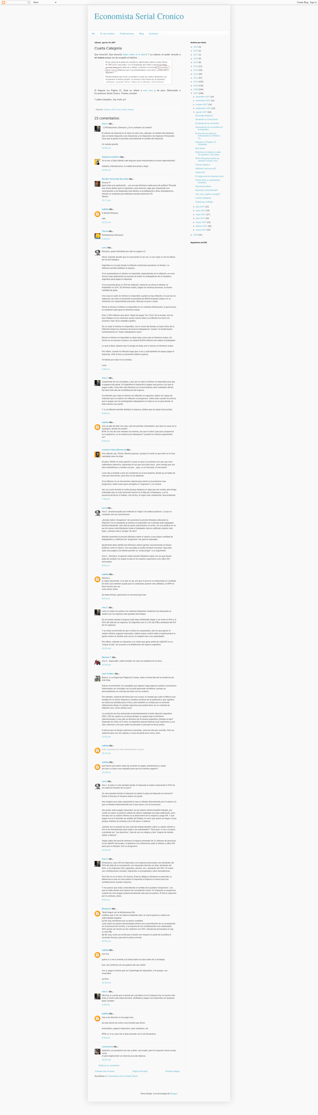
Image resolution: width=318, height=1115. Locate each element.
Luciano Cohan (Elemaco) (114, 450)
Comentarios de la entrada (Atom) (122, 1076)
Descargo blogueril (204, 115)
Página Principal (139, 1071)
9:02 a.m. (106, 900)
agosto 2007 (202, 112)
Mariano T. (106, 657)
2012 (196, 74)
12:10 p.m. (106, 983)
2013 (196, 70)
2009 (196, 86)
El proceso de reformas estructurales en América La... (207, 135)
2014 (196, 66)
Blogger (173, 1094)
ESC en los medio (119, 109)
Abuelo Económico (111, 157)
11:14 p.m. (106, 753)
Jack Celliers (108, 674)
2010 (196, 82)
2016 (196, 58)
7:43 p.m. (106, 499)
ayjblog (105, 209)
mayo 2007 (201, 214)
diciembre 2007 (203, 97)
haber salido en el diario (134, 54)
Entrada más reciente (104, 1071)
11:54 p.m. (106, 850)
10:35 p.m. (106, 665)
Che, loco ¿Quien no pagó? (207, 194)
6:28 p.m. (106, 413)
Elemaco (107, 109)
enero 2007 (201, 230)
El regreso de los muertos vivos (209, 176)
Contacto (153, 33)
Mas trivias (200, 148)
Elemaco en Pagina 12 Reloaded (205, 143)
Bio (93, 33)
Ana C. (105, 124)
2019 (196, 51)
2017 (196, 55)
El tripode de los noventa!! (207, 123)
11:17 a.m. (106, 200)
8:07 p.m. (106, 598)
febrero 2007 (202, 226)
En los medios (107, 33)
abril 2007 (200, 218)
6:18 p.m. (106, 1038)
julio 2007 (200, 207)
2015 (196, 62)
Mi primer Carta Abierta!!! (206, 190)
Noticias (130, 109)
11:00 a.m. (106, 148)
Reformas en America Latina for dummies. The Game (208, 153)
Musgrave (106, 909)
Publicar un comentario (109, 1065)
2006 (196, 235)
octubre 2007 (202, 104)
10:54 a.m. (106, 941)
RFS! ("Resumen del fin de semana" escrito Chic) (207, 159)
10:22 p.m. (106, 648)
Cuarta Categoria (203, 198)
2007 (196, 93)
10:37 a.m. (106, 1060)
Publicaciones (127, 33)
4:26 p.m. (106, 369)
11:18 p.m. (106, 772)
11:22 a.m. (106, 222)
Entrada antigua (172, 1071)
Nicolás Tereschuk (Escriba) (115, 179)
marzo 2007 (201, 222)
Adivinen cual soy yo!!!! (205, 168)
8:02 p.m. (106, 565)
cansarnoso (107, 1047)
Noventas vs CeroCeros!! (206, 119)
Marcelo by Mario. (203, 186)
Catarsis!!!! (200, 172)
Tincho (105, 231)
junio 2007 (201, 210)
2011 (196, 78)
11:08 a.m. (106, 170)
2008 (196, 89)
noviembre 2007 (203, 100)
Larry (104, 247)
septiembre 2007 (204, 108)
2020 (196, 47)
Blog (141, 33)
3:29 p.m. (106, 1005)
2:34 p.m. (106, 239)
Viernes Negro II (202, 165)
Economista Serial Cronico (139, 15)
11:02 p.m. (106, 737)
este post (148, 90)
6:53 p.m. (106, 441)
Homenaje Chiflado (204, 202)
